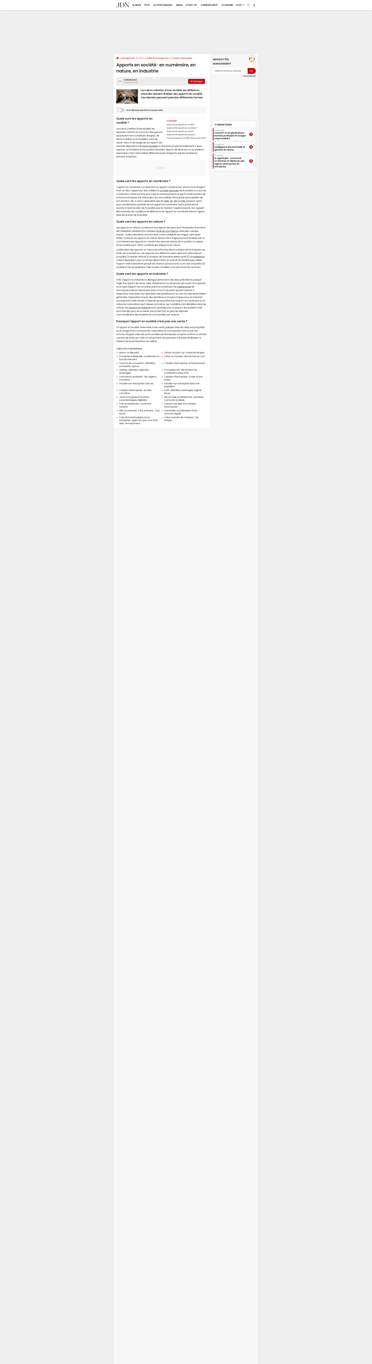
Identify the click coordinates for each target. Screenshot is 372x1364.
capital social (184, 286)
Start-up (191, 5)
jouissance (199, 256)
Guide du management (157, 58)
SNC (183, 201)
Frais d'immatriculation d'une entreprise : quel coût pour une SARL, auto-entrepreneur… (138, 420)
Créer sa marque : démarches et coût (184, 356)
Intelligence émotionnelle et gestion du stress (229, 147)
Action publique (162, 5)
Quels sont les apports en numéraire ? (182, 128)
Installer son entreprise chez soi (136, 383)
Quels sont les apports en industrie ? (181, 135)
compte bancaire (169, 190)
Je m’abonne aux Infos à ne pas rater (144, 110)
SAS (176, 201)
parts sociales (150, 146)
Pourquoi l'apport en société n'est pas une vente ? (186, 138)
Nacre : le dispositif (129, 352)
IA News (136, 5)
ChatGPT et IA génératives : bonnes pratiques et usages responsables (230, 134)
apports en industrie (139, 307)
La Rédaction (130, 80)
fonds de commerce (167, 231)
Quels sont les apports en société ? (181, 125)
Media (179, 5)
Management (128, 58)
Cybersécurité (209, 5)
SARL (166, 201)
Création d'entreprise (182, 58)
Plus (239, 5)
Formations (223, 124)
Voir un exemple (249, 76)
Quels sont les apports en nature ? (180, 131)
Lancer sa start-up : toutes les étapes (184, 352)
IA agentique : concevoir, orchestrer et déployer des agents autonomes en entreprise (229, 161)
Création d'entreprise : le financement (184, 363)
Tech (147, 5)
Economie (227, 5)
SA (171, 201)
